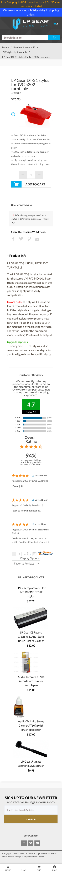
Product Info (17, 255)
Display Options (30, 558)
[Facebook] (24, 843)
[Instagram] (37, 843)
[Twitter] (30, 843)
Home (5, 47)
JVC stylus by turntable (14, 52)
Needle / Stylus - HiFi (24, 47)
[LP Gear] (31, 23)
